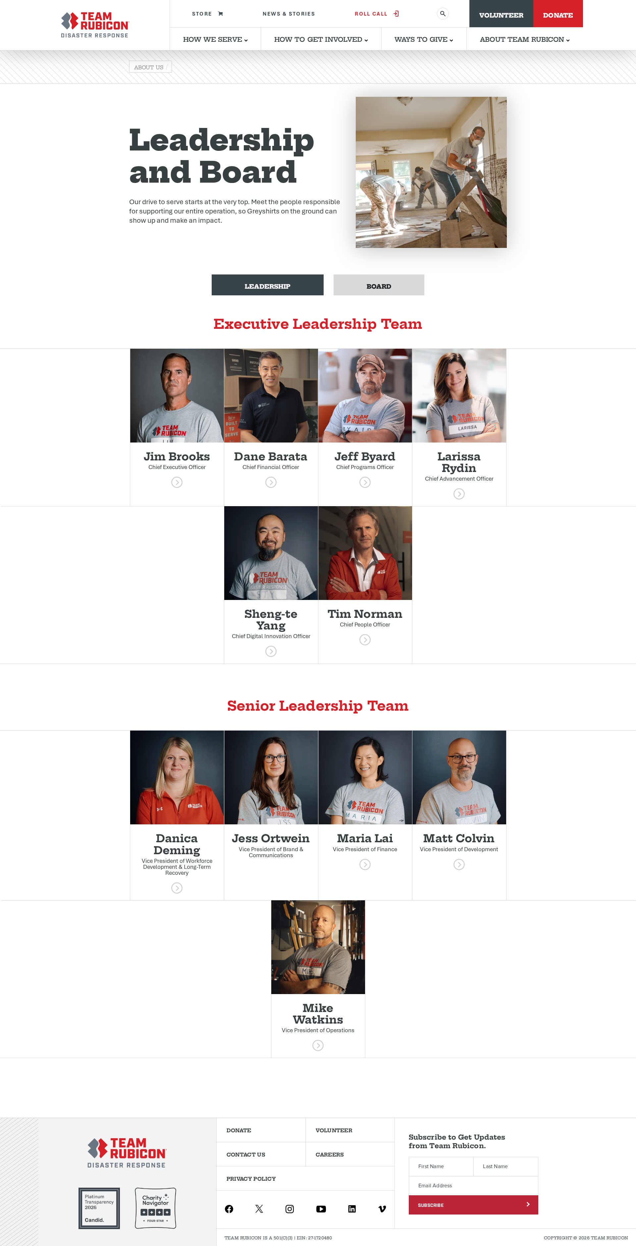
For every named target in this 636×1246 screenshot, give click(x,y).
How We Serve (213, 38)
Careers (330, 1154)
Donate (558, 14)
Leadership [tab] (268, 285)
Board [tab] (379, 285)
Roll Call (371, 13)
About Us (148, 67)
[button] (177, 427)
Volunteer (501, 14)
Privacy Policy (251, 1178)
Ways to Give (422, 38)
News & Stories (289, 13)
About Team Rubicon (523, 38)
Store (202, 13)
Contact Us (246, 1154)
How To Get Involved (319, 38)
